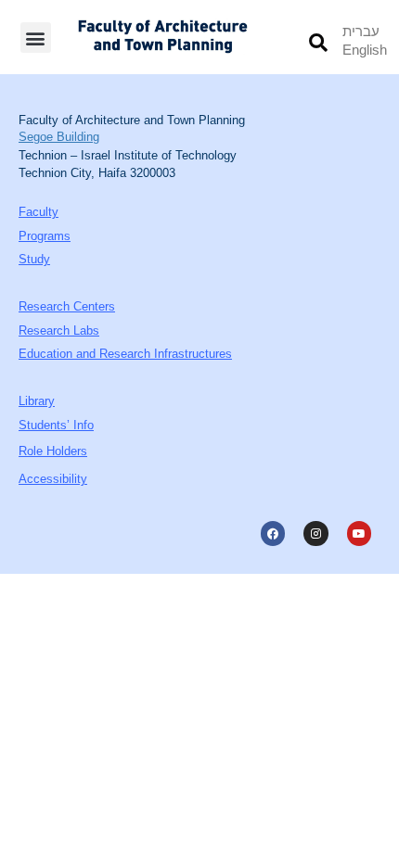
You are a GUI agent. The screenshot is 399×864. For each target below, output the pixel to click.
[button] (35, 37)
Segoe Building (59, 137)
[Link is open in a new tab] (273, 533)
